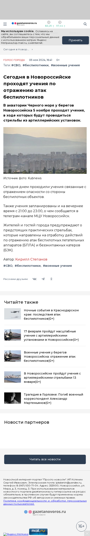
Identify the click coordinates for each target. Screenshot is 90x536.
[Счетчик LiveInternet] (57, 534)
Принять (75, 40)
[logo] (45, 513)
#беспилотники (36, 65)
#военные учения (65, 65)
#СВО (15, 65)
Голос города (14, 60)
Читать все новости (45, 459)
